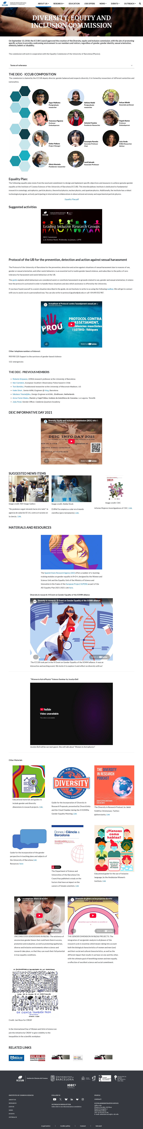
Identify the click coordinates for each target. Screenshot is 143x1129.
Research (58, 3)
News (102, 3)
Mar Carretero (18, 383)
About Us (42, 3)
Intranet (99, 1126)
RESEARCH (12, 1103)
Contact (83, 1126)
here (71, 588)
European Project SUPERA (77, 584)
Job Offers (89, 3)
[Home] (13, 3)
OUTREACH (13, 1117)
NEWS (11, 1110)
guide (14, 280)
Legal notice (45, 1126)
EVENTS (11, 1114)
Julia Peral (17, 402)
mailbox (110, 289)
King (47, 390)
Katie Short (17, 390)
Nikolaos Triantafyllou (22, 394)
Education (74, 3)
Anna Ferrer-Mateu (21, 398)
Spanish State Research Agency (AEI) (60, 573)
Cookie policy (65, 1126)
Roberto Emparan (20, 379)
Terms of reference (18, 65)
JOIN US (11, 1107)
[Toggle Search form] (140, 4)
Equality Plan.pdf (72, 199)
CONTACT (97, 1099)
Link (19, 516)
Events (114, 3)
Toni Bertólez (18, 387)
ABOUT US (12, 1100)
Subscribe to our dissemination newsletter (67, 1107)
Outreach (129, 3)
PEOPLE (97, 1095)
